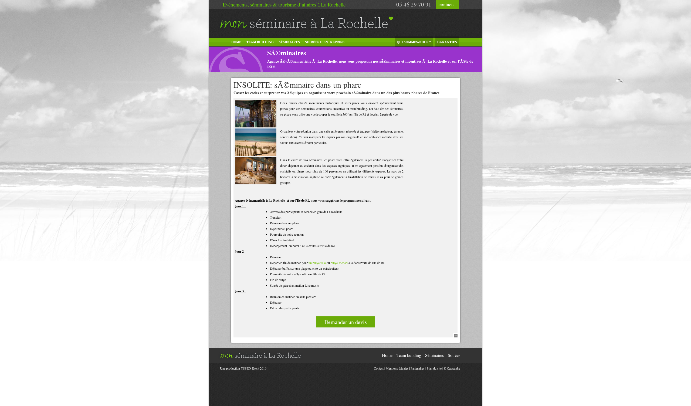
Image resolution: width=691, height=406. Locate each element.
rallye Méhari (339, 262)
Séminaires (289, 42)
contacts (447, 4)
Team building (260, 42)
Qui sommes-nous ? (414, 42)
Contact (379, 368)
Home (236, 42)
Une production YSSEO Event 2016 (243, 368)
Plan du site (434, 368)
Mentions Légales (397, 368)
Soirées (454, 355)
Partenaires (418, 368)
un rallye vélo (317, 262)
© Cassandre (452, 368)
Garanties (447, 42)
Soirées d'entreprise (324, 42)
